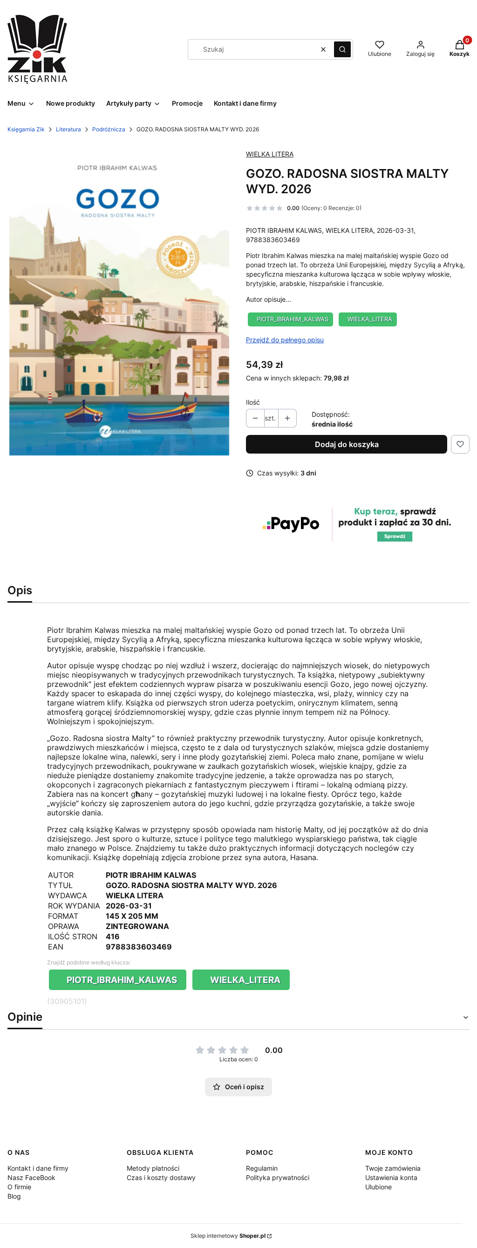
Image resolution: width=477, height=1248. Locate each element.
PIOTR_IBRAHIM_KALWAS (292, 319)
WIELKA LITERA (269, 154)
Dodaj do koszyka (347, 444)
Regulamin (262, 1168)
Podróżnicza (108, 129)
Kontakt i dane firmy (37, 1168)
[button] (342, 49)
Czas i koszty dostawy (161, 1177)
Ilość (253, 402)
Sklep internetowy (228, 1235)
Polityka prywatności (277, 1177)
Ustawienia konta (391, 1177)
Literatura (68, 129)
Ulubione (378, 1187)
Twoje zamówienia (393, 1168)
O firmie (19, 1187)
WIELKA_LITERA (370, 319)
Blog (14, 1196)
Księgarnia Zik (26, 129)
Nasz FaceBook (31, 1177)
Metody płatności (153, 1168)
